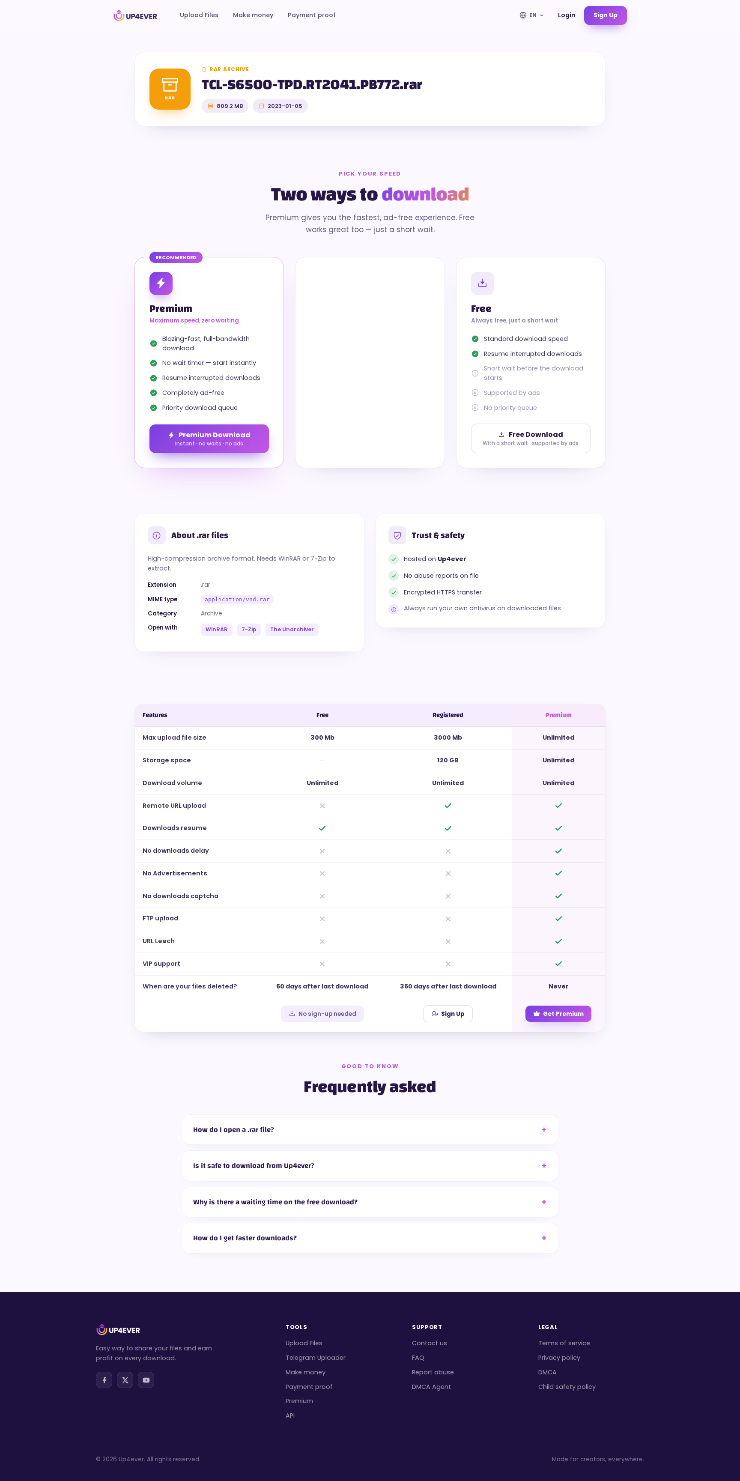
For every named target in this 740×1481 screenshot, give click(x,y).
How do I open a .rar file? (233, 1129)
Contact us (429, 1343)
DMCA (547, 1372)
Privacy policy (559, 1357)
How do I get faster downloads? (245, 1238)
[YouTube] (146, 1380)
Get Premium (563, 1014)
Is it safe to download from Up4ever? (253, 1165)
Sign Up (453, 1014)
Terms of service (564, 1343)
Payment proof (312, 15)
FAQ (418, 1357)
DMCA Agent (431, 1386)
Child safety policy (567, 1386)
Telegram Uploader (316, 1357)
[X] (125, 1380)
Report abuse (433, 1372)
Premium (299, 1401)
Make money (253, 15)
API (290, 1415)
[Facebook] (104, 1380)
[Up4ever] (135, 15)
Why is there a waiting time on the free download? (275, 1202)
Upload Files (199, 15)
